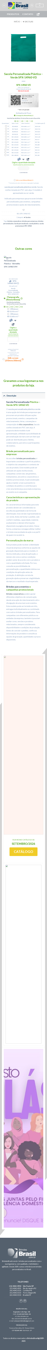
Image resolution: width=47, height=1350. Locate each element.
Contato (27, 14)
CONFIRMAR (24, 172)
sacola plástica (34, 223)
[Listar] (23, 210)
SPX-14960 (28, 226)
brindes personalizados (26, 458)
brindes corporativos (14, 221)
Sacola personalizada (21, 223)
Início (17, 21)
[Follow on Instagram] (25, 1301)
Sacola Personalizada (17, 402)
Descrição (11, 395)
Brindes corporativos (15, 594)
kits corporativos (26, 424)
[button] (4, 5)
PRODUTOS (13, 14)
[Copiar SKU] (10, 281)
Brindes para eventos (17, 586)
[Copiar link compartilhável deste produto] (28, 159)
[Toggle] (4, 395)
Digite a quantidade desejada (23, 163)
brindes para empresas (30, 221)
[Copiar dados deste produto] (19, 159)
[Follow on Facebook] (21, 1301)
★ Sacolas (28, 21)
